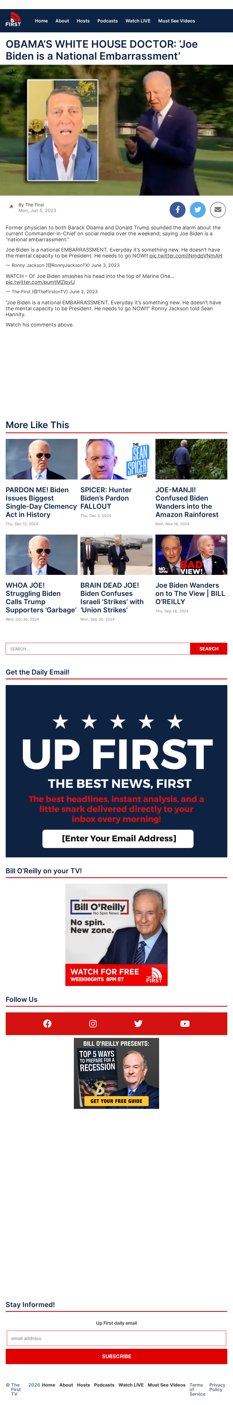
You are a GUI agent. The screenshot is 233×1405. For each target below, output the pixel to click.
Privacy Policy (217, 1387)
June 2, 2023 (83, 291)
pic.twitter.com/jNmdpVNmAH (185, 256)
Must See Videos (176, 21)
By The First (31, 205)
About (62, 21)
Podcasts (107, 21)
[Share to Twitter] (198, 210)
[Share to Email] (218, 210)
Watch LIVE (138, 21)
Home (41, 21)
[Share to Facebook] (178, 210)
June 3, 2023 (105, 265)
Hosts (83, 21)
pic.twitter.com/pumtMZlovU (40, 282)
